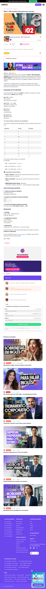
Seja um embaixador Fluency (22, 552)
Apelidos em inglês (29, 575)
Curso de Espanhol (8, 523)
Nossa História (33, 535)
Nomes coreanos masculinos (20, 579)
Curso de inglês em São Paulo (10, 561)
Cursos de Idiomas (9, 519)
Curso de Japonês (8, 531)
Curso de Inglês (7, 521)
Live (9, 392)
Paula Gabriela (19, 523)
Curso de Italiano (8, 527)
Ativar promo (33, 1)
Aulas (31, 523)
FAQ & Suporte (33, 541)
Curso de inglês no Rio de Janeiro (11, 563)
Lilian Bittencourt (19, 529)
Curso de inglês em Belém (23, 567)
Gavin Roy (18, 525)
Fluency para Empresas (21, 548)
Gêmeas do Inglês (20, 527)
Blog (7, 8)
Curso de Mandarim (8, 536)
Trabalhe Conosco (20, 541)
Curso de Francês (8, 525)
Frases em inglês (20, 575)
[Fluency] (4, 4)
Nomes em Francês (8, 579)
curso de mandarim (21, 234)
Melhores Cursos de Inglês (9, 575)
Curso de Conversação (21, 539)
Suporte (17, 545)
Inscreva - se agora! (23, 324)
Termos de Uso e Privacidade (22, 550)
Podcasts (10, 8)
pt (34, 553)
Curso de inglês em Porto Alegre (11, 565)
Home (5, 8)
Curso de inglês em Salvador (26, 563)
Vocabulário (15, 8)
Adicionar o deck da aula (11, 269)
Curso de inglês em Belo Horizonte (25, 561)
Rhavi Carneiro (19, 521)
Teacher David (19, 534)
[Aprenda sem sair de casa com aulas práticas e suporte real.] (22, 66)
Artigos (31, 527)
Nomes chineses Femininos (21, 581)
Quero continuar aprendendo (22, 256)
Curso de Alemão (8, 529)
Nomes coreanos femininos (10, 577)
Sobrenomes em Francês (9, 581)
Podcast (7, 53)
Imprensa (18, 543)
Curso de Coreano (8, 534)
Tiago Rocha (18, 531)
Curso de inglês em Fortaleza (10, 567)
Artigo (9, 363)
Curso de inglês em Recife (24, 565)
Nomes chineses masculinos (23, 577)
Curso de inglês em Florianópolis (11, 569)
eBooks (31, 529)
